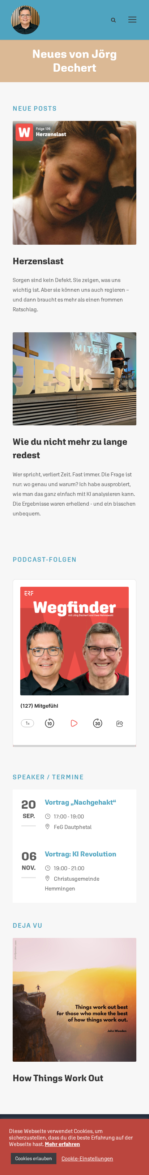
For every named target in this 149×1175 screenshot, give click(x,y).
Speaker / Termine (48, 777)
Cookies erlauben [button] (33, 1158)
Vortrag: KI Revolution (80, 854)
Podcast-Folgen (45, 559)
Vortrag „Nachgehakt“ (80, 802)
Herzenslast (38, 261)
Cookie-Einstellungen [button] (87, 1158)
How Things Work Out (58, 1078)
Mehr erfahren (62, 1144)
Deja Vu (28, 925)
